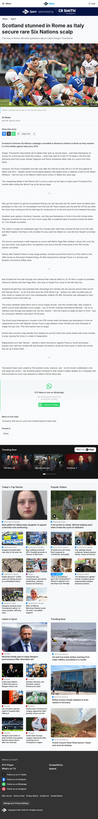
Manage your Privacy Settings (16, 803)
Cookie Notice (56, 796)
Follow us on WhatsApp (17, 784)
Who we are (7, 796)
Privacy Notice (32, 796)
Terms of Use (19, 796)
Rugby (6, 433)
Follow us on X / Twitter (17, 775)
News (5, 19)
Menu (8, 3)
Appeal (52, 768)
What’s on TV (9, 768)
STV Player (8, 765)
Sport (13, 19)
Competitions (56, 765)
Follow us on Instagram (16, 789)
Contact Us (44, 796)
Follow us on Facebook (16, 779)
